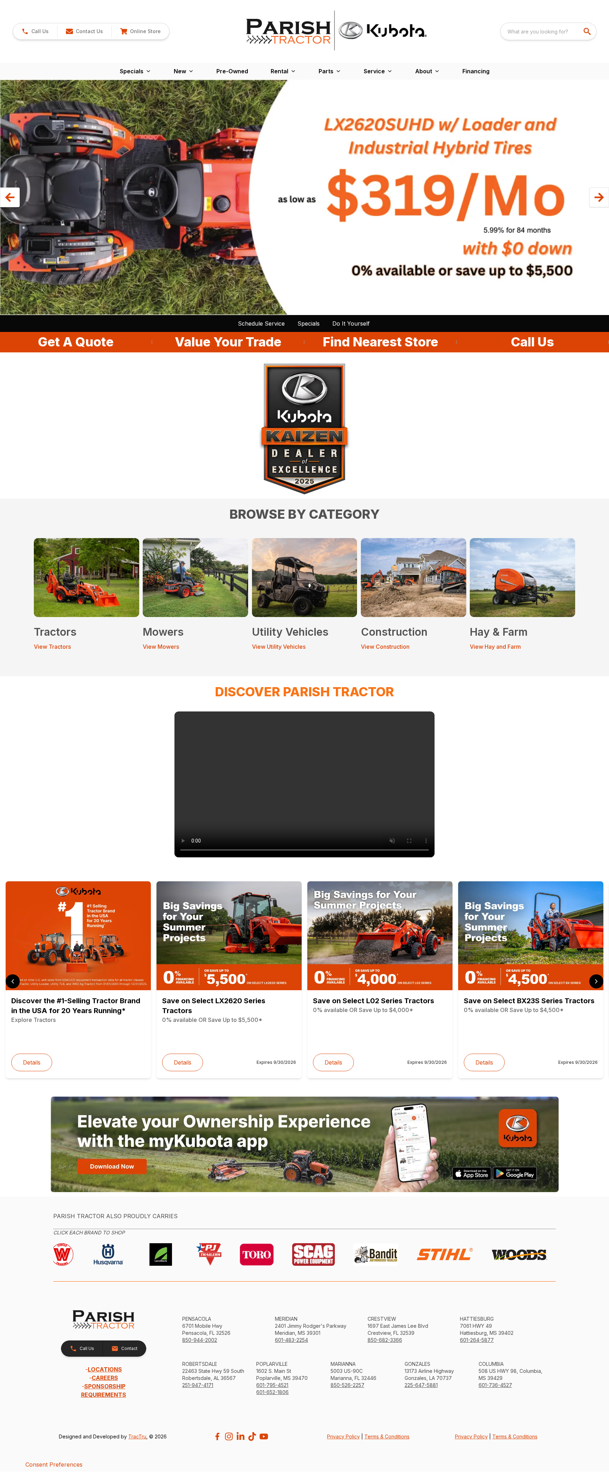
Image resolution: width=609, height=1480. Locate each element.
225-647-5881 (421, 1385)
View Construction (385, 646)
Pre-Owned (232, 71)
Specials (308, 323)
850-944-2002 (199, 1340)
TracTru (137, 1436)
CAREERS (105, 1377)
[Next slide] (596, 981)
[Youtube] (263, 1436)
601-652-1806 (272, 1392)
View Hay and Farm (495, 646)
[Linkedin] (240, 1436)
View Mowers (161, 646)
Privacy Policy (343, 1436)
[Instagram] (228, 1436)
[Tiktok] (252, 1436)
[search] (587, 31)
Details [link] (32, 1062)
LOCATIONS (105, 1369)
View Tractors (52, 646)
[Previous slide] (13, 981)
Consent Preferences (53, 1464)
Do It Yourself (351, 323)
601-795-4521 (272, 1385)
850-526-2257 (347, 1385)
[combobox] (548, 31)
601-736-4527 (495, 1385)
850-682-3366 (385, 1340)
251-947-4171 (197, 1385)
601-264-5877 (477, 1340)
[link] (140, 31)
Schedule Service (261, 323)
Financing (476, 71)
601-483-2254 (291, 1340)
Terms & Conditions (387, 1436)
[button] (35, 31)
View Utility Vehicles (279, 646)
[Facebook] (217, 1436)
